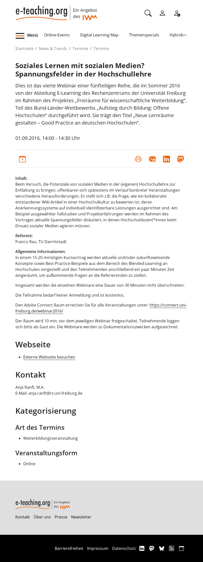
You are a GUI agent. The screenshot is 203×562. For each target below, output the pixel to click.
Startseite (24, 48)
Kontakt (22, 517)
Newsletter (81, 517)
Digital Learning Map (99, 35)
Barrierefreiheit (69, 548)
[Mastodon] (152, 548)
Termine (80, 48)
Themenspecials (144, 35)
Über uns (42, 517)
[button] (29, 36)
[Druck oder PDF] (138, 158)
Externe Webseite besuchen (49, 357)
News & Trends (53, 48)
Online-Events (57, 35)
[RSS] (172, 548)
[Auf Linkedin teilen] (166, 158)
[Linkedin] (142, 548)
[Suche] (148, 13)
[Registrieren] (176, 13)
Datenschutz (124, 548)
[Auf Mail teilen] (152, 158)
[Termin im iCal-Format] (22, 158)
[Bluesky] (162, 548)
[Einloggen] (162, 13)
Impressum (97, 548)
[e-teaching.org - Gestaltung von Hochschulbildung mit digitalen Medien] (56, 10)
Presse (61, 517)
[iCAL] (181, 548)
